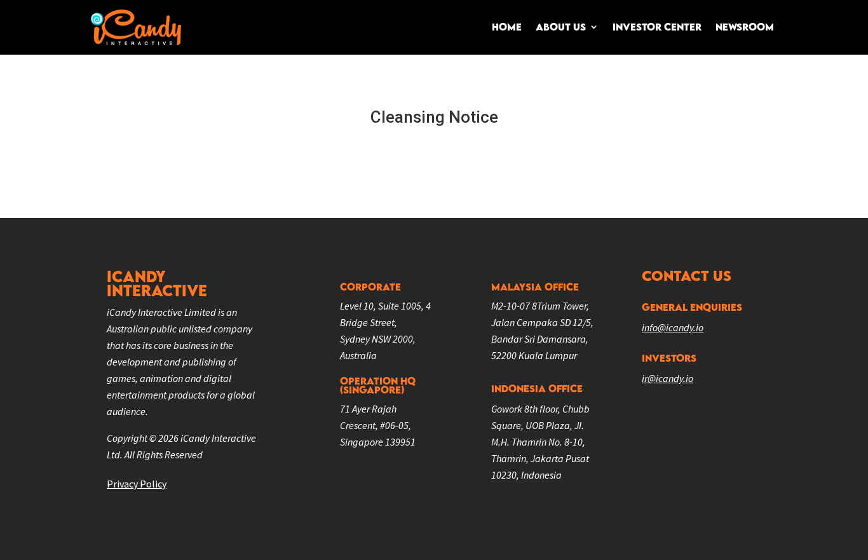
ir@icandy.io (667, 378)
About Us (561, 26)
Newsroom (744, 26)
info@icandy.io (672, 327)
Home (507, 26)
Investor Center (657, 26)
